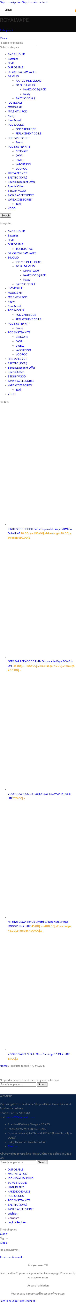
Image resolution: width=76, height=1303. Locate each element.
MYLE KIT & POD (17, 111)
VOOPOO (21, 168)
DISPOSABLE (15, 67)
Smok (19, 142)
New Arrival (14, 120)
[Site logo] (33, 15)
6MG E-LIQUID (16, 54)
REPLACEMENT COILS (28, 133)
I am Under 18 (27, 1301)
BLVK (11, 63)
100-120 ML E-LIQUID (28, 80)
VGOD (12, 208)
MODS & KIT (15, 107)
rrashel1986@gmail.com (20, 1117)
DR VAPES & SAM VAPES (22, 72)
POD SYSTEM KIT (18, 138)
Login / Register (17, 1222)
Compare (13, 1218)
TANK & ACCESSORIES (21, 195)
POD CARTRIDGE (26, 129)
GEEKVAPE (22, 151)
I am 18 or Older (9, 1301)
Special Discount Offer (21, 182)
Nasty (26, 94)
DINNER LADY (31, 270)
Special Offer (16, 186)
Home (4, 1065)
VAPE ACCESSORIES (20, 199)
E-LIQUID (13, 76)
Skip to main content (34, 2)
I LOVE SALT (15, 102)
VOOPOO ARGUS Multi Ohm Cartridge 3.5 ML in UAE (39, 1054)
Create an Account (11, 1257)
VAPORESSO (23, 164)
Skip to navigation (11, 2)
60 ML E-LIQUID (25, 85)
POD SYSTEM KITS (19, 146)
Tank (18, 204)
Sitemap (13, 1146)
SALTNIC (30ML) (25, 98)
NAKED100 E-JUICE (34, 89)
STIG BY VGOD (17, 190)
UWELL (20, 160)
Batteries (13, 59)
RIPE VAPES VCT (17, 173)
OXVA (19, 155)
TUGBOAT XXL (24, 249)
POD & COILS (16, 124)
